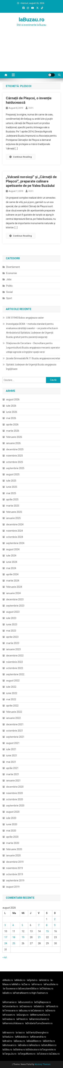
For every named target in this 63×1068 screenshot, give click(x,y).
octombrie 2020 (14, 799)
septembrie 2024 (15, 543)
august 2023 (12, 612)
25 (13, 943)
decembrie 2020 (15, 786)
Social (9, 292)
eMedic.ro (8, 980)
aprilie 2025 (12, 499)
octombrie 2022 (14, 668)
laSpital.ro (32, 980)
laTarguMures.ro (26, 1053)
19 (23, 937)
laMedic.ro (20, 980)
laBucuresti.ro (25, 1002)
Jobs (8, 279)
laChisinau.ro (46, 988)
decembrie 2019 (15, 862)
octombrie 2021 (14, 730)
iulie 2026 (11, 405)
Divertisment (13, 267)
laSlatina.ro (19, 1049)
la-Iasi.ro (20, 1032)
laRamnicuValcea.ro (13, 1023)
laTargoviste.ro (48, 1049)
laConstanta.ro (10, 1006)
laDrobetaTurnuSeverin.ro (39, 1023)
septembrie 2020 (15, 805)
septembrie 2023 (15, 605)
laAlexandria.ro (38, 1036)
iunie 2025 (11, 487)
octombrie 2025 (14, 462)
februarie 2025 (14, 512)
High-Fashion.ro (39, 993)
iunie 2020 (11, 824)
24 (5, 943)
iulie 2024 (11, 555)
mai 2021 (11, 762)
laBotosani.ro (9, 1045)
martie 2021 (12, 774)
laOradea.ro (9, 1019)
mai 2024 (11, 568)
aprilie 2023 (12, 637)
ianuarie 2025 (13, 518)
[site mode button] (51, 75)
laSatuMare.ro (48, 1045)
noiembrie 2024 (14, 530)
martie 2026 (12, 430)
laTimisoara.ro (10, 1010)
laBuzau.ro (31, 19)
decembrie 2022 (15, 655)
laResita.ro (34, 1045)
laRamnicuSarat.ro (39, 1019)
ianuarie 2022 (13, 718)
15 (47, 931)
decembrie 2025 (15, 449)
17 (5, 937)
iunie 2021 (11, 755)
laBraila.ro (23, 1045)
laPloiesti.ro (52, 1006)
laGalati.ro (39, 1006)
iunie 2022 (11, 693)
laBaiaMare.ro (34, 1041)
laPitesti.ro (22, 1019)
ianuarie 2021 (13, 780)
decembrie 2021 (15, 724)
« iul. (5, 957)
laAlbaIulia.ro (22, 1036)
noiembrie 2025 (14, 455)
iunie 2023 (11, 624)
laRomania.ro (10, 1002)
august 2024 (12, 549)
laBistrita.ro (49, 1041)
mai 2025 (11, 493)
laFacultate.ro (51, 984)
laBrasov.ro (8, 1032)
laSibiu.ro (7, 1049)
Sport (9, 298)
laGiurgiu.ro (23, 1014)
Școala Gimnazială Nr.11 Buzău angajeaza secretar (33, 358)
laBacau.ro (19, 1041)
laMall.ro (16, 984)
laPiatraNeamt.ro (22, 993)
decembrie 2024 (15, 524)
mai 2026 (11, 418)
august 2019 (12, 886)
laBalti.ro (7, 993)
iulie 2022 (11, 686)
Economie (11, 273)
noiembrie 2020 (14, 793)
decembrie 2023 (15, 599)
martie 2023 (12, 643)
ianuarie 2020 (13, 855)
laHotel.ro (44, 980)
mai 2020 (11, 830)
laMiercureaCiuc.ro (40, 1014)
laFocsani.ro (9, 1014)
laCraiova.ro (26, 1006)
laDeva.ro (50, 1010)
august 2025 (12, 474)
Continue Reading (22, 157)
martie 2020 (12, 843)
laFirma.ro (37, 984)
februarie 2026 (14, 437)
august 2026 (12, 399)
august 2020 (12, 811)
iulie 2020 (11, 818)
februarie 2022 (14, 711)
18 (13, 937)
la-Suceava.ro (10, 988)
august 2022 (12, 680)
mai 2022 (11, 699)
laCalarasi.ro (37, 1010)
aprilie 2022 (12, 705)
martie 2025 (12, 505)
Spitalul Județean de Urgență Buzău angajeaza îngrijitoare (31, 366)
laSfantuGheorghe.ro (37, 1032)
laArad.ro (7, 1041)
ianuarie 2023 (13, 649)
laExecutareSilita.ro (28, 988)
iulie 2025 (11, 480)
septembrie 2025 (15, 468)
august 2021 (12, 743)
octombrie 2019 (14, 874)
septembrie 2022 (15, 674)
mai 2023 (11, 630)
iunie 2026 (11, 412)
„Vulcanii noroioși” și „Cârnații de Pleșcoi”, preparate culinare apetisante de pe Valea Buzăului (31, 181)
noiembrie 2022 (14, 662)
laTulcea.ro (43, 1053)
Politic (9, 285)
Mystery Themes (42, 1064)
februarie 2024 (14, 586)
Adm (30, 108)
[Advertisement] (31, 53)
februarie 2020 (14, 849)
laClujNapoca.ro (42, 1002)
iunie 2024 (11, 562)
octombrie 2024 (14, 537)
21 (39, 937)
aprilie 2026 (12, 424)
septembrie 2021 (15, 737)
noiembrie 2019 (14, 868)
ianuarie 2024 (13, 593)
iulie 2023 (11, 618)
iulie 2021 (11, 749)
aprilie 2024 (12, 574)
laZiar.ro (26, 984)
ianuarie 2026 (13, 443)
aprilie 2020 (12, 836)
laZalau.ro (54, 1053)
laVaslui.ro (9, 1036)
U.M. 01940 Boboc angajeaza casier (25, 317)
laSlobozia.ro (32, 1049)
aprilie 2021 (12, 768)
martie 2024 (12, 580)
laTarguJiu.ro (10, 1053)
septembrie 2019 (15, 880)
